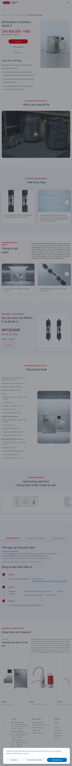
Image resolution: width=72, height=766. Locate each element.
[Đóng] (67, 750)
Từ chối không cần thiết (34, 760)
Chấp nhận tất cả (57, 760)
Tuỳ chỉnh (14, 760)
